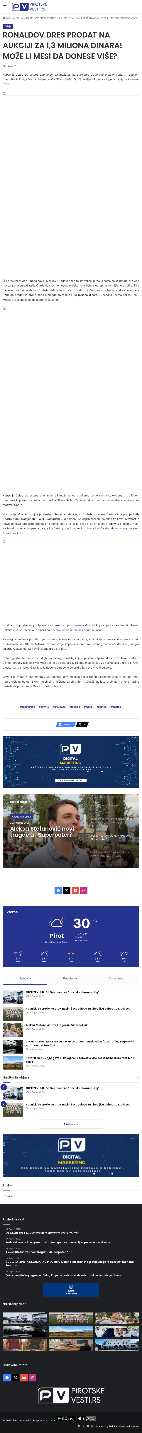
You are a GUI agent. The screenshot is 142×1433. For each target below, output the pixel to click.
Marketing (102, 1426)
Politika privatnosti (120, 1426)
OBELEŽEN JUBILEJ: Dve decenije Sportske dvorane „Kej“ (62, 992)
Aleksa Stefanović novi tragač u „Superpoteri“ (42, 832)
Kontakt (135, 1426)
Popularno (70, 978)
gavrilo (44, 706)
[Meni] (4, 8)
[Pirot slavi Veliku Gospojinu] (117, 1344)
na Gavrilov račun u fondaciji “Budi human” (74, 630)
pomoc (102, 706)
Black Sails (65, 500)
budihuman (28, 706)
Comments (116, 978)
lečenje (75, 706)
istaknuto (60, 706)
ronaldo (116, 706)
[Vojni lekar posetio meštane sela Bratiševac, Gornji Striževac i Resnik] (71, 1344)
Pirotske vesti (21, 1420)
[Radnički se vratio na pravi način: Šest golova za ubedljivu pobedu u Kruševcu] (13, 1014)
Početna (10, 18)
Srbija (20, 18)
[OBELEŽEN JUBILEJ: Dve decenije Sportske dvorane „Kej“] (13, 997)
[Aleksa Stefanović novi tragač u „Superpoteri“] (13, 1030)
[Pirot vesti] (29, 7)
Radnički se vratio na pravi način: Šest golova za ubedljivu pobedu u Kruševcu (78, 1008)
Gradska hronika (21, 816)
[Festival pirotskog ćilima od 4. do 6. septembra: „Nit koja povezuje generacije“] (25, 1344)
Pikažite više (71, 1124)
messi (89, 706)
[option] (71, 831)
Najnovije (25, 978)
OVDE (90, 681)
